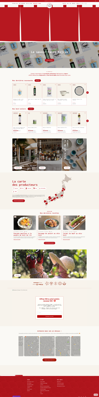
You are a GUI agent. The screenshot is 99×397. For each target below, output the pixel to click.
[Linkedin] (82, 388)
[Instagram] (80, 388)
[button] (15, 3)
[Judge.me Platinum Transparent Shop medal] (47, 283)
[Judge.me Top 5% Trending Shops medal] (60, 283)
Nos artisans (29, 383)
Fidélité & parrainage (43, 383)
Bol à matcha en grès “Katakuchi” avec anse (62, 99)
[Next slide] (87, 92)
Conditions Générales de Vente (45, 387)
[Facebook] (77, 388)
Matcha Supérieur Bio (62, 127)
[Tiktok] (85, 388)
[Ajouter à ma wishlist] (25, 84)
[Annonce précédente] (21, 1)
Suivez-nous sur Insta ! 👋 (49, 359)
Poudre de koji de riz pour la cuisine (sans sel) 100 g (49, 99)
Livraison (41, 384)
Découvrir (42, 167)
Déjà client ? (59, 381)
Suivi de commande (60, 384)
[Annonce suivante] (78, 1)
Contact (28, 387)
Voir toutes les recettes (49, 243)
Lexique (41, 393)
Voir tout (37, 80)
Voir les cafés (18, 167)
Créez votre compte (60, 383)
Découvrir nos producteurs (18, 200)
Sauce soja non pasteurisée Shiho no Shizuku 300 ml (19, 128)
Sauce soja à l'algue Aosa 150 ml (34, 99)
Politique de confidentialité (44, 390)
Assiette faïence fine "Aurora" (77, 99)
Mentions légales (43, 389)
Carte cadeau (42, 381)
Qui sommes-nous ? (30, 381)
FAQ (41, 392)
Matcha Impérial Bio (32, 127)
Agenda (28, 390)
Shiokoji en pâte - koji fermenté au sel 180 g (18, 99)
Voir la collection (50, 60)
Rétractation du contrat (61, 386)
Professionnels (29, 386)
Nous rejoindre (29, 389)
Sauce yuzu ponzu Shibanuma (78, 127)
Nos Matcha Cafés (30, 384)
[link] (82, 3)
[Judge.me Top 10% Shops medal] (64, 283)
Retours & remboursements (44, 386)
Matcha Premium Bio (47, 127)
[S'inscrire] (85, 384)
